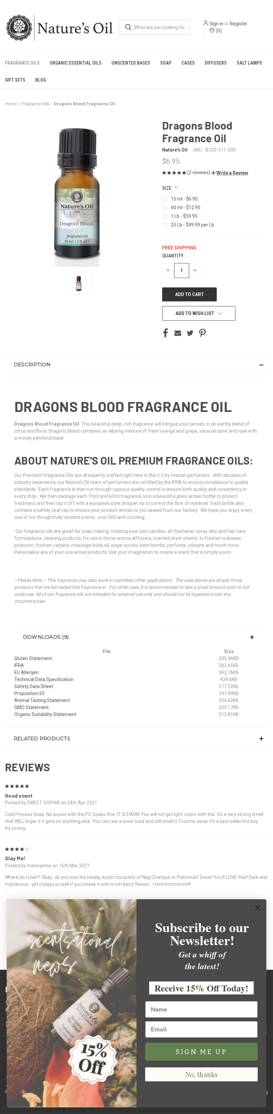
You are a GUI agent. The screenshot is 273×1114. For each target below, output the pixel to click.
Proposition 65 (29, 693)
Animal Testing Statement (42, 700)
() (218, 30)
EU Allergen (26, 672)
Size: (167, 188)
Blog (40, 80)
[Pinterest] (202, 333)
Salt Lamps (249, 63)
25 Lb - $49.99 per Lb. (193, 224)
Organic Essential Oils (76, 63)
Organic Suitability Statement (45, 714)
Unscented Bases (131, 63)
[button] (229, 173)
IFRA (19, 665)
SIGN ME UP (201, 1052)
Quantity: (173, 255)
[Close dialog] (258, 908)
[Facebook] (165, 333)
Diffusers (216, 63)
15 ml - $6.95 (184, 198)
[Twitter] (190, 333)
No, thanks (201, 1074)
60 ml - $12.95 (185, 207)
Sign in (216, 23)
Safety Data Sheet (33, 686)
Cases (188, 63)
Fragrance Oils (22, 63)
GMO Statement (31, 707)
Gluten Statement (33, 658)
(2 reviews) (199, 172)
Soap (165, 63)
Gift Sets (15, 80)
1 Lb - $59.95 (184, 216)
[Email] (177, 333)
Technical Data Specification (44, 679)
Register (238, 23)
